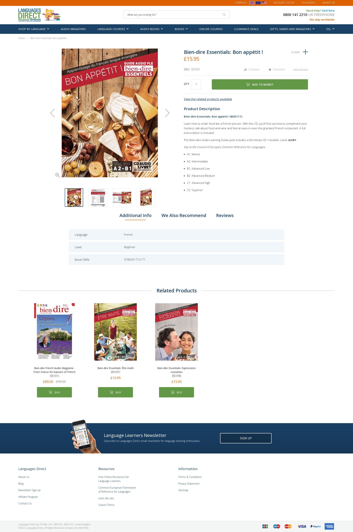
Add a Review (300, 69)
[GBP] (251, 3)
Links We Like (106, 498)
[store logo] (39, 15)
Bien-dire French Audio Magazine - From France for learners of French (54, 372)
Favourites (308, 2)
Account (283, 2)
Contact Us (25, 503)
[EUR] (258, 3)
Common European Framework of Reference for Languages (117, 489)
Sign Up (246, 438)
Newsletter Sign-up (29, 490)
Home (21, 38)
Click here (328, 10)
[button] (52, 170)
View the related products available (208, 99)
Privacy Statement (188, 483)
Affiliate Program (28, 497)
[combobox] (176, 14)
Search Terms (106, 505)
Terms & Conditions (190, 477)
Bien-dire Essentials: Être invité (115, 370)
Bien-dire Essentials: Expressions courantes (176, 372)
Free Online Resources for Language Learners (113, 479)
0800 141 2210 (295, 14)
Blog (21, 483)
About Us (23, 477)
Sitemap (183, 490)
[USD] (264, 3)
